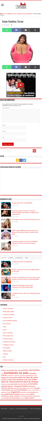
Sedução (5, 354)
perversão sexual (25, 392)
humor (25, 386)
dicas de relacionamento (12, 382)
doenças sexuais (5, 384)
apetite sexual (6, 370)
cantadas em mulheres (13, 375)
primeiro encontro (25, 394)
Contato (11, 408)
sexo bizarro (29, 396)
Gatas (4, 326)
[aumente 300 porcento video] (21, 85)
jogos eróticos (30, 388)
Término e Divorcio (8, 360)
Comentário (6, 108)
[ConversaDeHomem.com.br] (21, 5)
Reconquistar (6, 348)
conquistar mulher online (8, 379)
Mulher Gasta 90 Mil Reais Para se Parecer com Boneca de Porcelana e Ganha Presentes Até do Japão (25, 232)
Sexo (4, 357)
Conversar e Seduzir (8, 314)
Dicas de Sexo (7, 323)
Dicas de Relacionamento (10, 320)
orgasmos (15, 392)
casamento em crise (31, 375)
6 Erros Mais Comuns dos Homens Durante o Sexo (26, 219)
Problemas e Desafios (9, 342)
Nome (4, 125)
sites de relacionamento (13, 398)
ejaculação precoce (17, 384)
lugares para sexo (11, 390)
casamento (22, 375)
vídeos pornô (29, 398)
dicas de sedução (31, 382)
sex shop (3, 398)
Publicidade (4, 408)
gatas (19, 386)
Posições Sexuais (8, 339)
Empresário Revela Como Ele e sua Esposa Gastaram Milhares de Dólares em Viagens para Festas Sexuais (25, 212)
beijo (2, 373)
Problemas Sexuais (8, 345)
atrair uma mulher (31, 370)
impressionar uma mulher (18, 388)
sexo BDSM (23, 396)
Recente (4, 257)
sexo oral (36, 396)
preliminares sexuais (12, 394)
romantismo (5, 396)
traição (22, 398)
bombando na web (16, 373)
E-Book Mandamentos (22, 408)
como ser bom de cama (28, 377)
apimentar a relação (17, 370)
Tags (26, 257)
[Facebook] (21, 160)
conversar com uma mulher (26, 380)
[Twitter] (24, 160)
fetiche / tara (12, 386)
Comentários (19, 257)
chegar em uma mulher (9, 378)
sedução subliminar (14, 396)
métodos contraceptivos (33, 390)
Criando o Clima (7, 317)
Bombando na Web (8, 311)
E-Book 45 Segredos (35, 408)
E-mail (4, 131)
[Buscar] (34, 150)
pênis (32, 394)
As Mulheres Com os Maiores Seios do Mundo (19, 13)
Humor (5, 329)
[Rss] (17, 160)
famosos (26, 384)
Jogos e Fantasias (8, 332)
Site (3, 137)
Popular (11, 257)
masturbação (22, 390)
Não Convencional (8, 335)
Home (3, 13)
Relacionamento (7, 351)
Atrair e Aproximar (8, 308)
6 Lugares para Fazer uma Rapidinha (22, 203)
